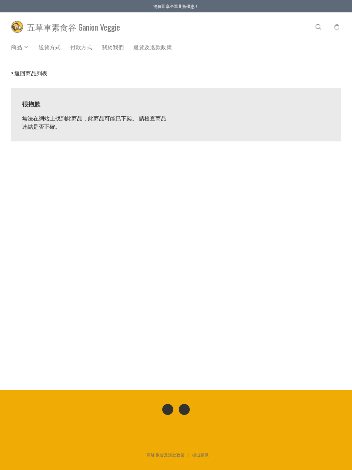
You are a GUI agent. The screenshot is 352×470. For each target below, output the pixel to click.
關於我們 (113, 47)
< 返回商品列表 (29, 73)
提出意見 (200, 455)
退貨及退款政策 (152, 47)
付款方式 (81, 47)
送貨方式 (49, 47)
